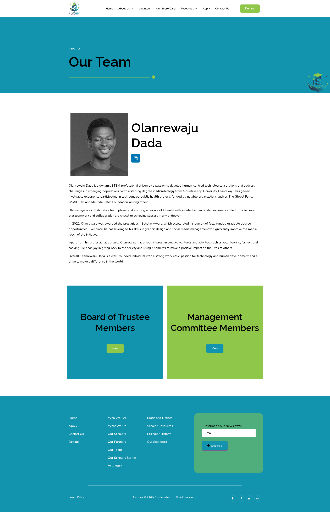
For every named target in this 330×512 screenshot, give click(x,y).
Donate (74, 442)
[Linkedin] (135, 158)
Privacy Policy (76, 497)
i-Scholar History (159, 434)
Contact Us (222, 8)
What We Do (117, 426)
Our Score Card (165, 8)
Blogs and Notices (159, 418)
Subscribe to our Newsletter (223, 426)
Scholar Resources (160, 426)
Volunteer (145, 8)
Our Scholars (117, 434)
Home (109, 8)
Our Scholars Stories (122, 458)
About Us (124, 8)
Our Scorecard (157, 442)
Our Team (115, 450)
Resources (187, 8)
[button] (250, 8)
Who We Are (117, 418)
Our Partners (117, 442)
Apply (206, 8)
